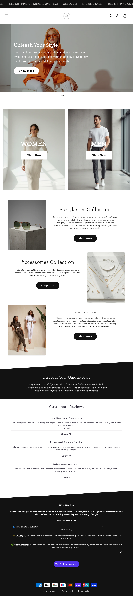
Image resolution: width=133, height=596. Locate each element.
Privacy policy (68, 591)
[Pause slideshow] (77, 95)
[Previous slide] (55, 95)
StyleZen (54, 591)
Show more (26, 70)
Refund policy (84, 591)
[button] (6, 15)
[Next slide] (69, 95)
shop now (85, 238)
